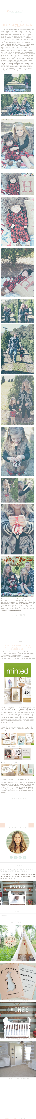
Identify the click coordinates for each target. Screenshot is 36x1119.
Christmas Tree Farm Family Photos (18, 26)
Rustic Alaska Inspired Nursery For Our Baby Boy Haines (17, 870)
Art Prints (17, 763)
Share (18, 618)
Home (18, 824)
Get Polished (25, 1118)
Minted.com (27, 599)
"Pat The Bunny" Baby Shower (18, 1000)
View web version (18, 828)
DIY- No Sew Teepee (18, 961)
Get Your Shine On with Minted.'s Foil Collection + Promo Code (18, 647)
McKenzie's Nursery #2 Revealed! (18, 1078)
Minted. (5, 716)
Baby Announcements (12, 727)
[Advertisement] (18, 1098)
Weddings (6, 763)
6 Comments (18, 615)
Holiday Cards (16, 746)
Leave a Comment (19, 799)
